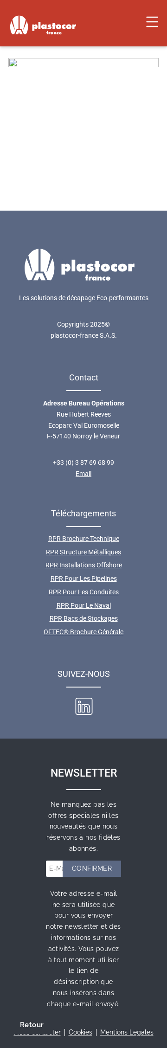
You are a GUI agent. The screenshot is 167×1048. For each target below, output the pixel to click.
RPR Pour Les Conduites (84, 592)
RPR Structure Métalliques (83, 552)
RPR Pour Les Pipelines (84, 578)
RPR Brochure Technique (83, 538)
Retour (32, 1025)
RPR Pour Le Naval (84, 605)
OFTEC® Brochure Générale (83, 632)
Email (83, 473)
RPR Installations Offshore (83, 565)
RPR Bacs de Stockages (84, 618)
